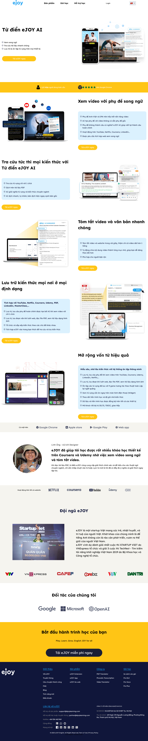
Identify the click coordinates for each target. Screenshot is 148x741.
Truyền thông (48, 678)
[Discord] (65, 723)
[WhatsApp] (61, 723)
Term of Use (83, 733)
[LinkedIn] (73, 727)
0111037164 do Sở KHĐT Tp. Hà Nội (118, 711)
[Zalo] (57, 723)
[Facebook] (57, 727)
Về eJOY (46, 674)
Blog (45, 690)
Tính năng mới (48, 694)
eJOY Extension (76, 674)
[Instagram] (69, 727)
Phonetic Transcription (105, 678)
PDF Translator (102, 674)
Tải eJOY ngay (19, 58)
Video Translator (103, 682)
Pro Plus (127, 686)
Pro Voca (127, 682)
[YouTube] (61, 727)
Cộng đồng (47, 723)
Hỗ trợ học (79, 3)
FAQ (44, 686)
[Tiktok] (65, 727)
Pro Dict (127, 678)
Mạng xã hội (48, 727)
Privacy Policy (93, 733)
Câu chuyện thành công (52, 682)
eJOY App (74, 678)
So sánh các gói (130, 674)
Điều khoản (47, 698)
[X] (77, 727)
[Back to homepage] (18, 3)
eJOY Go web (75, 682)
